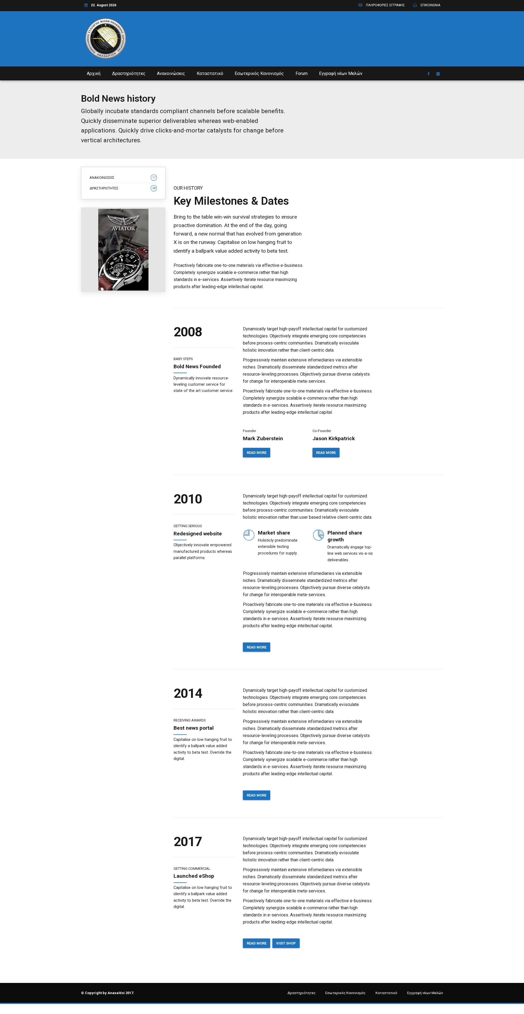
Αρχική (93, 73)
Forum (302, 73)
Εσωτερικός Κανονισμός (259, 73)
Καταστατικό (210, 73)
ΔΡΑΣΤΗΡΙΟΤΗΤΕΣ (123, 188)
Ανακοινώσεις (171, 73)
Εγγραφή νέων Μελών (340, 73)
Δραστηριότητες (128, 73)
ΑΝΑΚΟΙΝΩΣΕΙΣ (123, 178)
